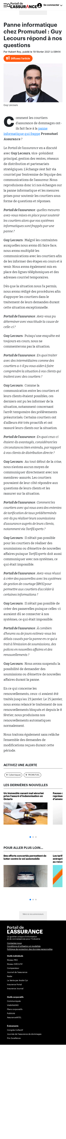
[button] (30, 837)
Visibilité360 (12, 1005)
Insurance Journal (15, 989)
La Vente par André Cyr (17, 980)
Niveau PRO (12, 960)
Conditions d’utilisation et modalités (23, 946)
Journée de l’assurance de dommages (24, 1034)
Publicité (11, 1013)
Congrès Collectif (15, 1030)
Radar (9, 976)
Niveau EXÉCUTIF (15, 964)
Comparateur (13, 968)
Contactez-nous (14, 943)
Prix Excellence (14, 1038)
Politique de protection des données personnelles (29, 949)
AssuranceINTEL (14, 1017)
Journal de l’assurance (17, 972)
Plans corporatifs (14, 1009)
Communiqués (14, 1001)
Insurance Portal (14, 985)
